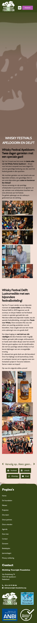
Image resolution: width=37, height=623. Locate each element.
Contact (5, 539)
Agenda (4, 529)
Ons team (5, 515)
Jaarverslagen (6, 553)
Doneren (5, 544)
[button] (19, 7)
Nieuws (4, 505)
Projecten (5, 510)
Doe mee (5, 534)
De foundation (7, 500)
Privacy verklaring (8, 558)
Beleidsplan (6, 548)
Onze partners (7, 520)
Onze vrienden (7, 524)
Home (4, 496)
